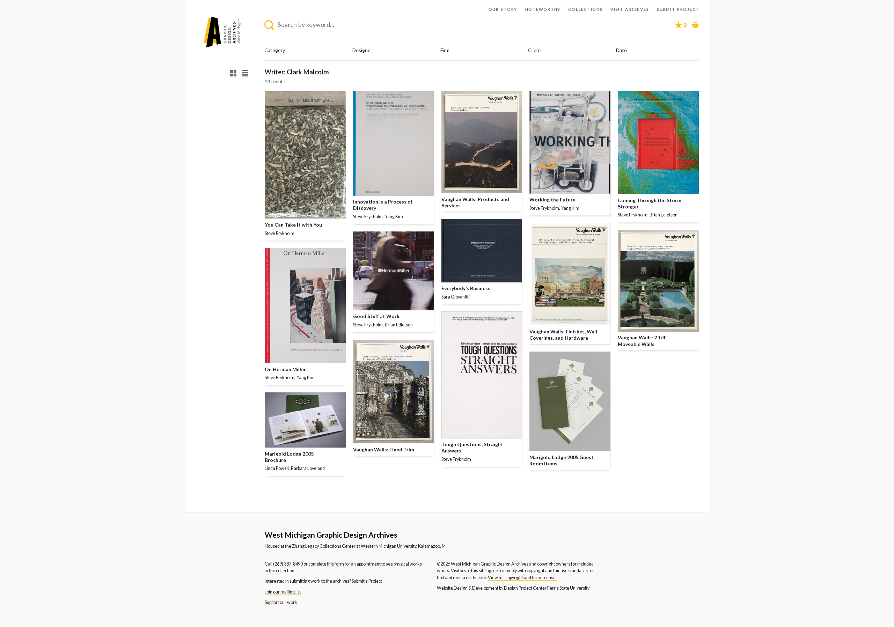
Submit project (678, 9)
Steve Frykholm (279, 233)
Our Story (503, 9)
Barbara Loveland (308, 468)
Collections (585, 9)
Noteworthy (543, 9)
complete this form (326, 564)
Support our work (281, 602)
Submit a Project (367, 581)
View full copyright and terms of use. (522, 577)
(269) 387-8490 (288, 564)
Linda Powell (277, 468)
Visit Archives (629, 9)
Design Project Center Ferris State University (546, 588)
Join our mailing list (283, 592)
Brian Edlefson (399, 324)
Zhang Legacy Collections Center (324, 546)
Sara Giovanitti (455, 297)
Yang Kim (305, 377)
